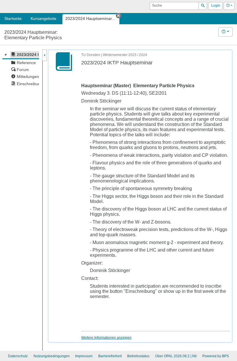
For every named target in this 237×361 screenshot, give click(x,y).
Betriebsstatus (138, 356)
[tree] (20, 69)
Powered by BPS (215, 356)
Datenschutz (18, 356)
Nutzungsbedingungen (52, 356)
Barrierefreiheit (110, 356)
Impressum (83, 356)
